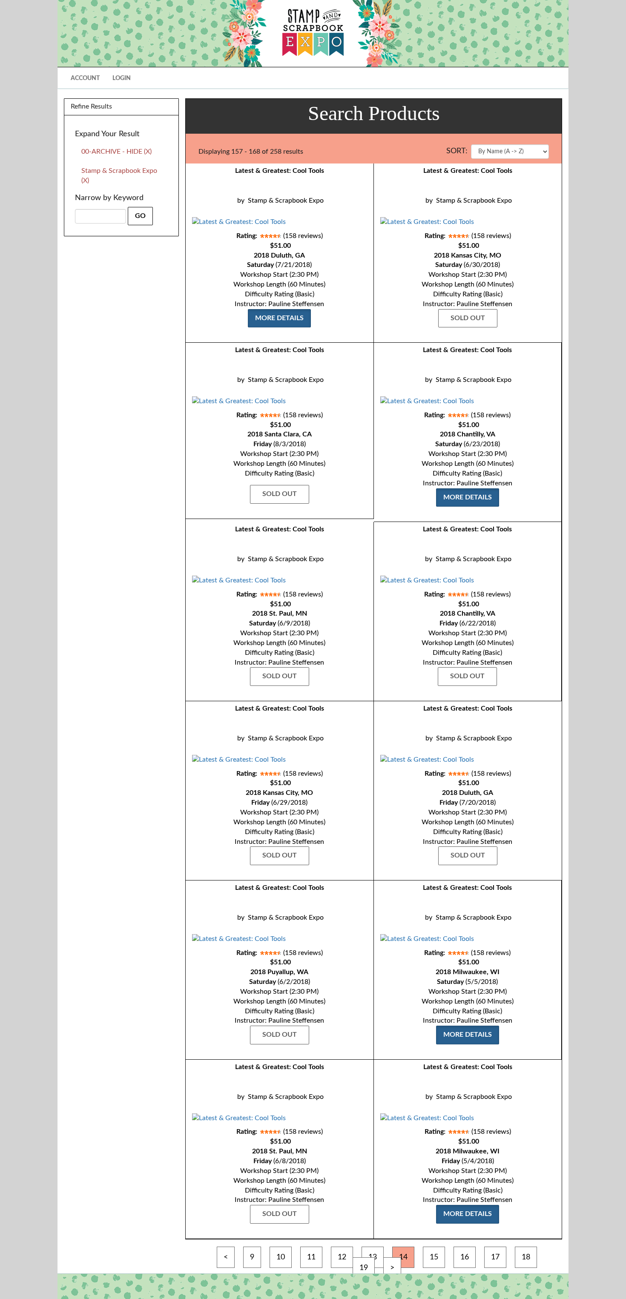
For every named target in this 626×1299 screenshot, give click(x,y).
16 (464, 1257)
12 (342, 1257)
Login (121, 78)
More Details (279, 318)
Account (85, 78)
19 (363, 1268)
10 (280, 1257)
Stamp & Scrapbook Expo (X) (119, 175)
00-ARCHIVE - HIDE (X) (116, 151)
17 (495, 1257)
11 (311, 1257)
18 (526, 1257)
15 (434, 1257)
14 (403, 1257)
